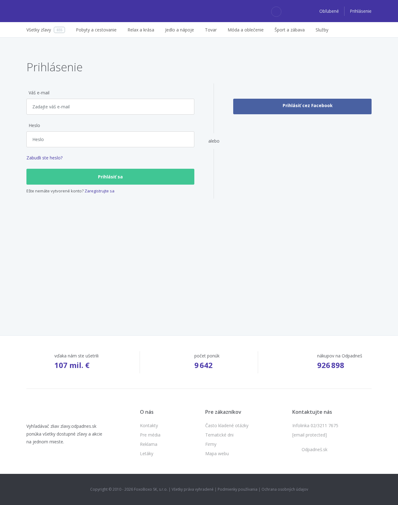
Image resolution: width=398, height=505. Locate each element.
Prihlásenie (361, 11)
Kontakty (149, 425)
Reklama (148, 444)
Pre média (150, 435)
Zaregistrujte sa (99, 191)
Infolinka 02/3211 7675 (315, 425)
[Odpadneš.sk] (50, 11)
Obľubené (329, 11)
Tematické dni (219, 435)
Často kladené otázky (226, 425)
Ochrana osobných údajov (284, 489)
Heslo (34, 125)
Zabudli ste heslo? (44, 158)
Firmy (210, 444)
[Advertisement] (199, 254)
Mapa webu (217, 453)
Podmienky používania (237, 489)
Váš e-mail (39, 93)
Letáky (146, 453)
